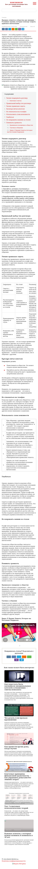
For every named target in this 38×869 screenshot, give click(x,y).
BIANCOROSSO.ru (16, 2)
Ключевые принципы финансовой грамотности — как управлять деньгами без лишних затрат (17, 776)
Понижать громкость (14, 122)
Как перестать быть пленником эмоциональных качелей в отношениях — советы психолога (17, 687)
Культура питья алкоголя (15, 109)
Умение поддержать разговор (16, 98)
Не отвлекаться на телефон (16, 111)
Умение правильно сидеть (15, 106)
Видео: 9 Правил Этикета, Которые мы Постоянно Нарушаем (19, 131)
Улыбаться (10, 117)
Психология (23, 26)
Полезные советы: (16, 101)
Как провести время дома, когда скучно (16, 748)
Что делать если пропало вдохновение (15, 719)
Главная (4, 17)
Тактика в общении (16, 128)
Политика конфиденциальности (14, 861)
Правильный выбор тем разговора (18, 103)
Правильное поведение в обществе (21, 125)
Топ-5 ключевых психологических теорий (16, 807)
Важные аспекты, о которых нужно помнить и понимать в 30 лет (18, 835)
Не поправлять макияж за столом (18, 120)
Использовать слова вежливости (18, 114)
